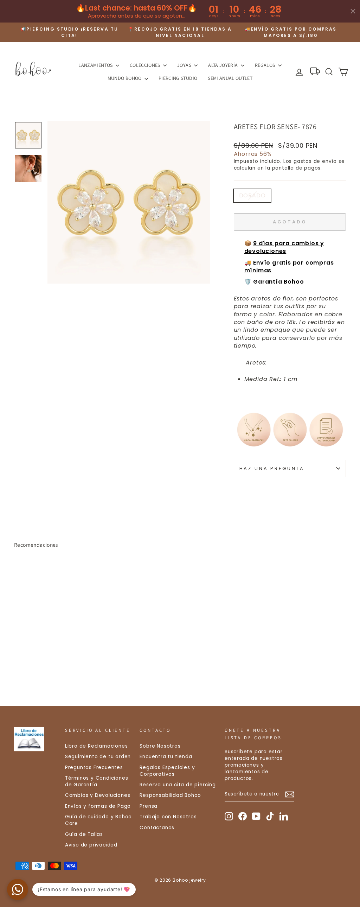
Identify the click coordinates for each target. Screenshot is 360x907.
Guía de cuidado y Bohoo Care (98, 820)
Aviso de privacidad (91, 845)
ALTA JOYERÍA (223, 65)
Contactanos (157, 827)
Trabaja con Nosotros (168, 816)
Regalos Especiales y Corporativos (167, 771)
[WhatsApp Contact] (17, 889)
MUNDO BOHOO (125, 78)
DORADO (252, 195)
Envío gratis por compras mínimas (289, 266)
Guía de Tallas (84, 834)
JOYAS (184, 65)
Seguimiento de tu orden (98, 756)
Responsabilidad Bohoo (170, 795)
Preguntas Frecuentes (94, 767)
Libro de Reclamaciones (96, 746)
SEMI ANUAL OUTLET (230, 78)
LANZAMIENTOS (96, 65)
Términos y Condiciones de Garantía (96, 781)
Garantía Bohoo (278, 282)
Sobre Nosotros (160, 746)
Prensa (149, 806)
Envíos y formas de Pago (98, 806)
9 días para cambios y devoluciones (284, 247)
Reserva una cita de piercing (178, 784)
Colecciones (145, 65)
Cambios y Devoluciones (97, 795)
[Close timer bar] (353, 11)
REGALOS (265, 65)
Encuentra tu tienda (166, 756)
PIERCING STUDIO (178, 78)
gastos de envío (315, 161)
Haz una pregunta (271, 468)
